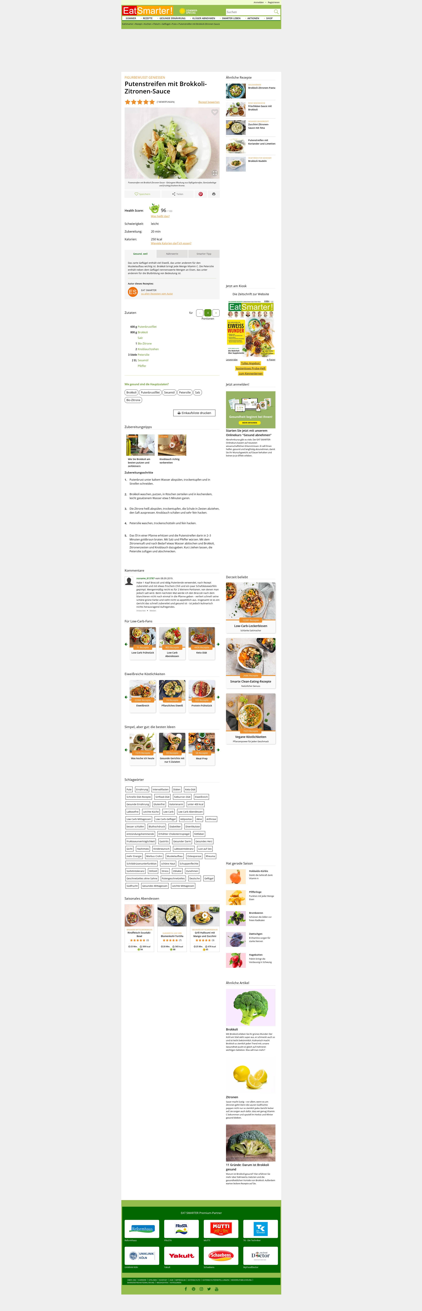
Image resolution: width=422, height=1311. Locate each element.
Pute (129, 789)
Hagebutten (256, 954)
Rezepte (147, 18)
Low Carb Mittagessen (139, 819)
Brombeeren (256, 912)
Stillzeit (153, 871)
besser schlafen (135, 826)
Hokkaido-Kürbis (258, 871)
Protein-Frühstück (202, 705)
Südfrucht (132, 885)
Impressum (180, 1280)
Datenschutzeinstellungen (215, 1280)
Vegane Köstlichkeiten (250, 737)
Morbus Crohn (154, 856)
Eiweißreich (142, 705)
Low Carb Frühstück (143, 652)
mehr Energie (134, 856)
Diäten (177, 789)
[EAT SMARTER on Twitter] (208, 1289)
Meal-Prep (202, 758)
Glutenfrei (159, 804)
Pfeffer (142, 366)
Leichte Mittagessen (183, 885)
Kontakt (163, 1280)
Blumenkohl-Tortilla (172, 936)
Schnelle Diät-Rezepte (139, 796)
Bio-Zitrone (145, 343)
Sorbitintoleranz (135, 871)
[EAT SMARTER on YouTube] (216, 1289)
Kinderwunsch (161, 848)
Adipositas (186, 819)
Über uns (131, 1280)
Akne (199, 819)
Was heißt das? (160, 216)
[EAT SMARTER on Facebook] (185, 1289)
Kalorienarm (176, 804)
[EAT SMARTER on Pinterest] (193, 1289)
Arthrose (211, 819)
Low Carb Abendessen (190, 811)
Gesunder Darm (182, 841)
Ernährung (142, 789)
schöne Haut (168, 863)
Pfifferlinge (255, 892)
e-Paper (271, 359)
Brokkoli (143, 332)
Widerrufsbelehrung (241, 1280)
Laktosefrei (133, 811)
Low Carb (168, 811)
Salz (140, 338)
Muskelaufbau (175, 856)
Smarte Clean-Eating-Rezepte (250, 681)
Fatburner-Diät (182, 796)
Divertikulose (192, 826)
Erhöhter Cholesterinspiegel (174, 833)
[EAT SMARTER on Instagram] (201, 1289)
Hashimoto (143, 848)
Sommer (131, 18)
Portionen (208, 318)
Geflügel (208, 878)
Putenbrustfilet (147, 326)
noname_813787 (145, 578)
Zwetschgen (255, 933)
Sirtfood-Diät (162, 796)
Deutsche (194, 878)
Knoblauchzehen (148, 349)
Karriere (142, 1280)
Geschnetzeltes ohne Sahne (142, 878)
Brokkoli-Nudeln (257, 161)
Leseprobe (232, 359)
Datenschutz (194, 1280)
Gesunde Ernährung (172, 18)
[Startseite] (147, 10)
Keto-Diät (201, 652)
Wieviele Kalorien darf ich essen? (171, 243)
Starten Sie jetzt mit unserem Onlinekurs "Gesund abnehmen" (248, 433)
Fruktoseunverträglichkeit (141, 841)
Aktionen (253, 18)
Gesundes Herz (204, 841)
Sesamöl (143, 360)
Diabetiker (175, 826)
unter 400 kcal (195, 804)
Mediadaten (162, 1282)
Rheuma (210, 856)
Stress (165, 871)
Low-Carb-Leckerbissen (250, 626)
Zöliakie (177, 871)
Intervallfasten (161, 789)
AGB (171, 1280)
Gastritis (164, 841)
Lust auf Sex (204, 848)
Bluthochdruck (157, 826)
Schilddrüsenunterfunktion (142, 863)
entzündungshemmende (140, 833)
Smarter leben (231, 18)
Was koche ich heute (142, 758)
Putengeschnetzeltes (173, 878)
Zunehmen (192, 871)
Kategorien (175, 1282)
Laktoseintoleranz (184, 848)
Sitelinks (153, 1280)
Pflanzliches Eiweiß (172, 705)
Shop (269, 18)
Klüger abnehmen (203, 18)
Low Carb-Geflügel (166, 819)
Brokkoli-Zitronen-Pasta (261, 87)
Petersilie (143, 355)
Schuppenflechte (189, 863)
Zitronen (232, 1097)
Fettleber (199, 833)
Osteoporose (194, 856)
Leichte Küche (151, 811)
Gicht (129, 848)
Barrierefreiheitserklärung (140, 1282)
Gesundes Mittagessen (154, 885)
